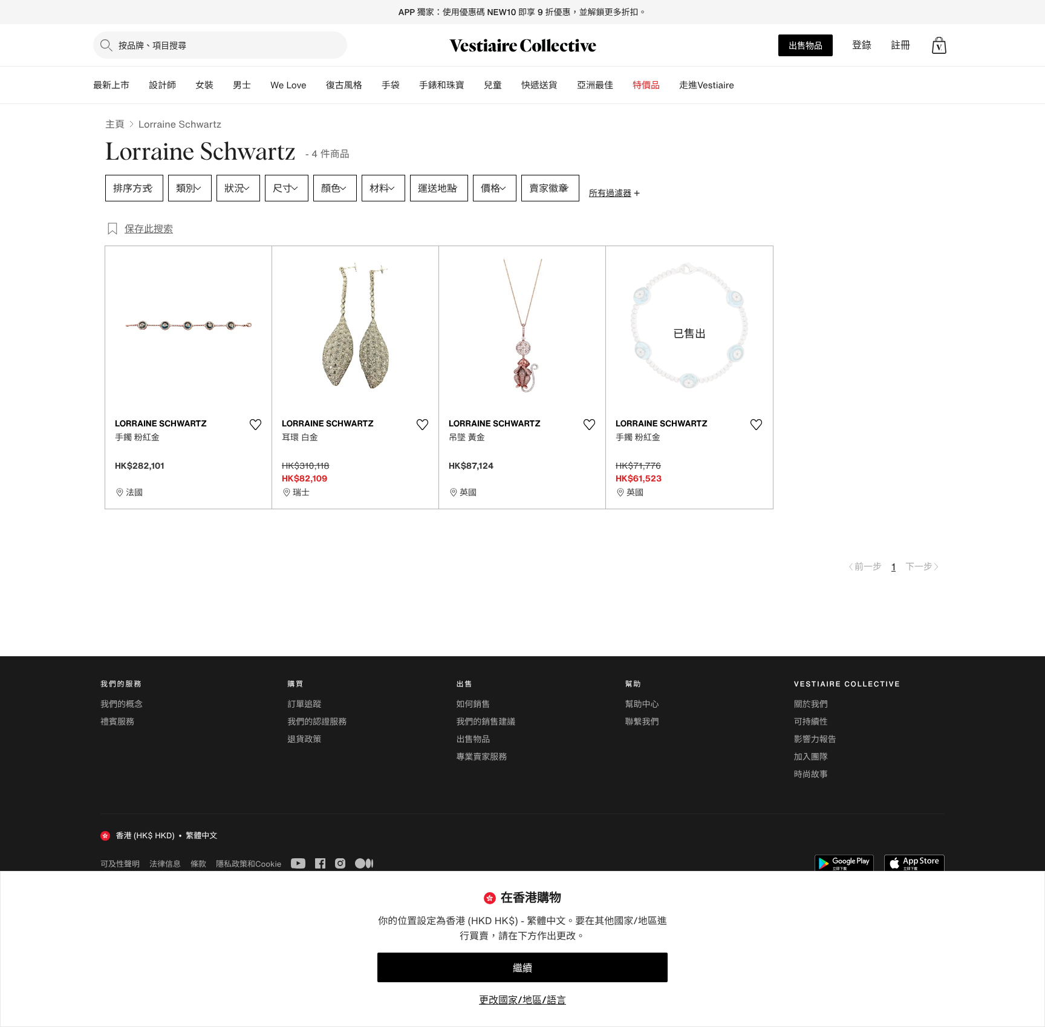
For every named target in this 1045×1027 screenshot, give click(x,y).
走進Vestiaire (706, 85)
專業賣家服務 (481, 757)
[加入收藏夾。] (255, 424)
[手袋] (409, 85)
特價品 (646, 85)
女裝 (204, 85)
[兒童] (511, 85)
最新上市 (111, 85)
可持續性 (811, 722)
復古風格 (344, 85)
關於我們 (811, 704)
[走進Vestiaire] (744, 85)
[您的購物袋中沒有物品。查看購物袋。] (939, 45)
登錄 (861, 45)
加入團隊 (811, 757)
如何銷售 (473, 704)
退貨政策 (304, 739)
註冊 (900, 45)
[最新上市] (139, 85)
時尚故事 (811, 774)
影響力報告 (815, 739)
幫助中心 (642, 704)
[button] (939, 45)
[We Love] (316, 85)
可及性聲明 (120, 864)
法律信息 (165, 864)
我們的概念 (121, 704)
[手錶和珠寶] (474, 85)
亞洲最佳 (595, 85)
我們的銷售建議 (485, 722)
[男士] (260, 85)
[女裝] (223, 85)
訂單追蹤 (304, 704)
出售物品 (805, 45)
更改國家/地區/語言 (522, 1000)
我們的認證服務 (317, 722)
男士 (242, 85)
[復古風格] (372, 85)
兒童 (493, 85)
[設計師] (185, 85)
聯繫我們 (642, 722)
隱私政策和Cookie (248, 864)
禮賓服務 (117, 722)
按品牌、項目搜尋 (152, 45)
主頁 (115, 124)
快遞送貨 (539, 85)
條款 (198, 864)
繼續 (522, 967)
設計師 (162, 85)
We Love (288, 85)
